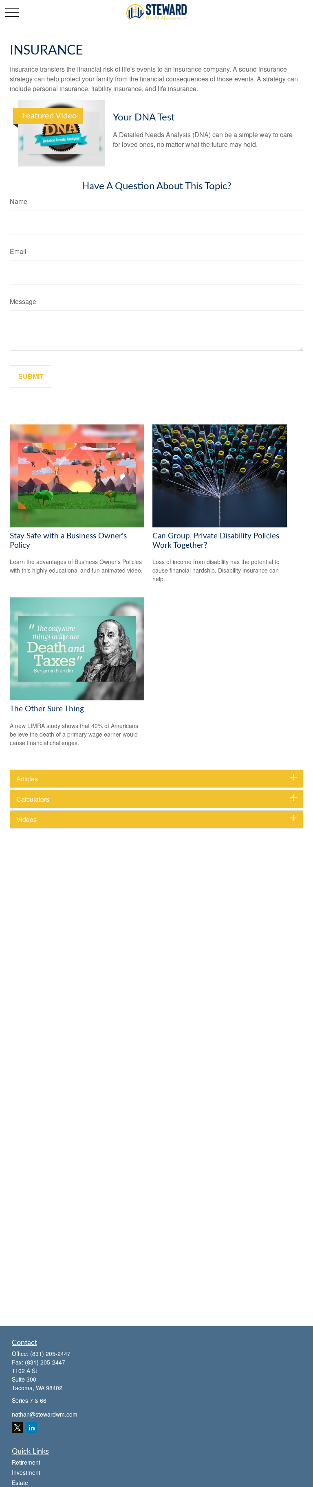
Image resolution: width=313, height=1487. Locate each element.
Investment (26, 1472)
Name (18, 201)
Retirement (26, 1462)
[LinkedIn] (31, 1427)
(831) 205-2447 (50, 1353)
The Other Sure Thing (47, 709)
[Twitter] (17, 1427)
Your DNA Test (144, 117)
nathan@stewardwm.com (44, 1414)
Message (23, 301)
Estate (20, 1482)
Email (18, 251)
